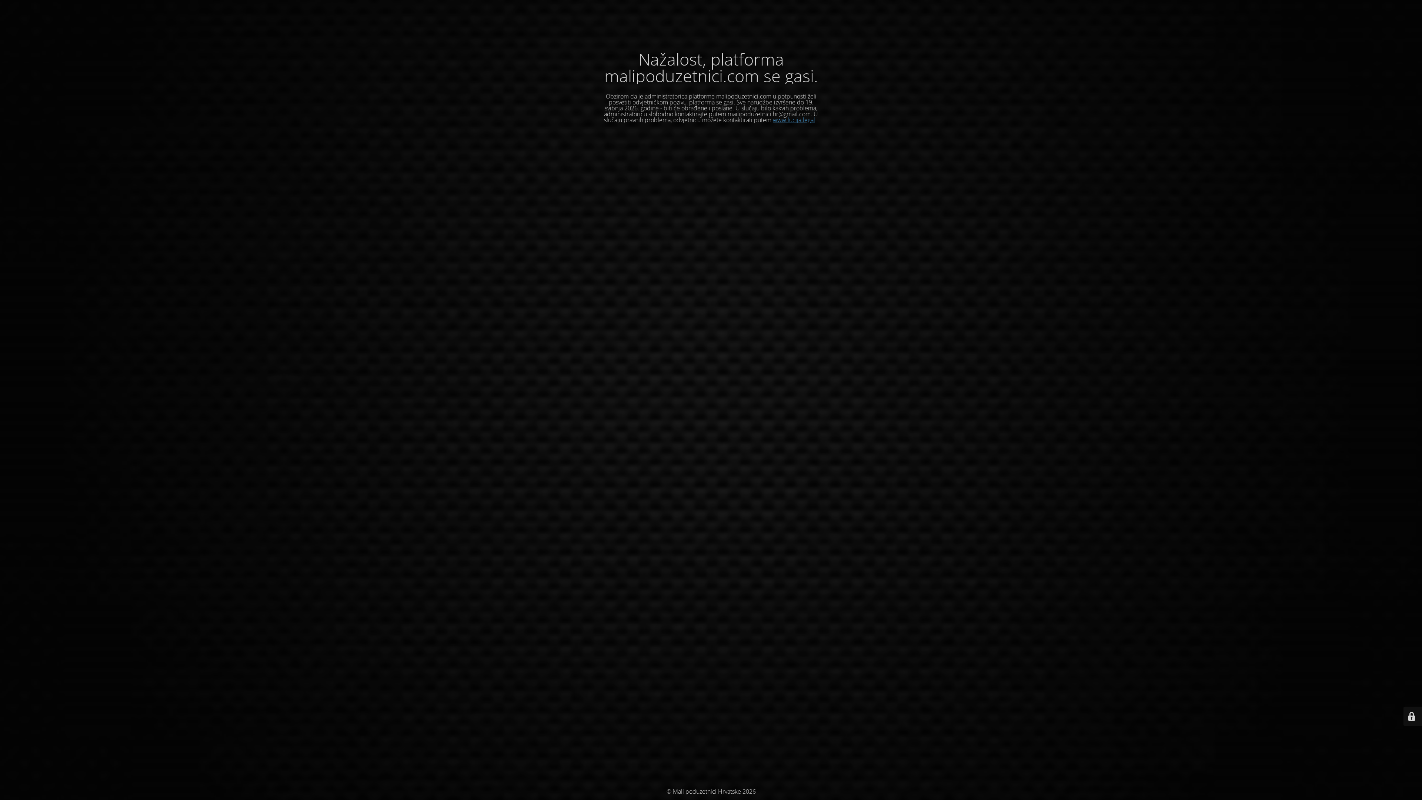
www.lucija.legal (794, 120)
